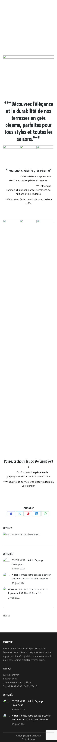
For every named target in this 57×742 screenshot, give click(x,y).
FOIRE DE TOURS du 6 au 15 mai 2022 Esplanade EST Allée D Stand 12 (28, 591)
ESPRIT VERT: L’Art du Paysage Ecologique (28, 562)
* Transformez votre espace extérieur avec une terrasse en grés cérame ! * (31, 576)
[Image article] (6, 561)
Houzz (6, 615)
